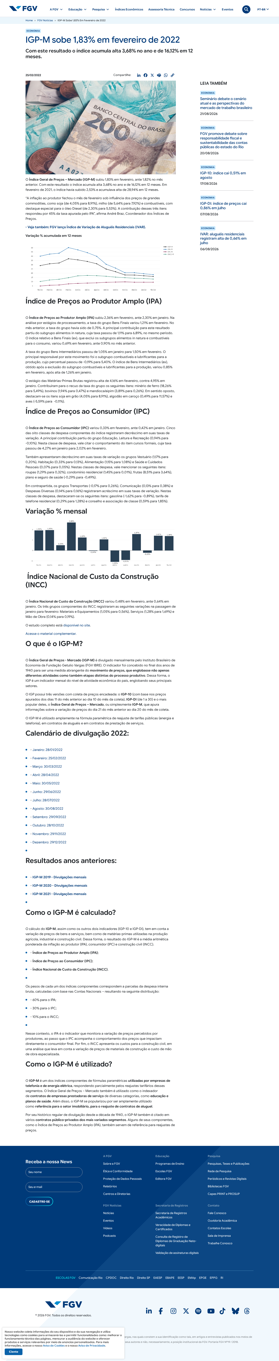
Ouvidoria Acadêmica (222, 1220)
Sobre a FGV (111, 1163)
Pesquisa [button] (98, 9)
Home (29, 20)
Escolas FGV (163, 1171)
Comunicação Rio (91, 1278)
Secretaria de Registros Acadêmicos (171, 1215)
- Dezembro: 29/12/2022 (48, 842)
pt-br (261, 9)
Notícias (108, 1213)
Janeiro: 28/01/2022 (47, 750)
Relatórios (110, 1186)
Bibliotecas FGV (218, 1186)
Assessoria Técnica (161, 9)
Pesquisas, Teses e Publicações (228, 1163)
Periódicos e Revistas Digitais (227, 1179)
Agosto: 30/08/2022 (47, 809)
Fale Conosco (217, 1213)
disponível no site (76, 625)
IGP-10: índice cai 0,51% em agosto (223, 175)
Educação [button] (75, 9)
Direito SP (143, 1278)
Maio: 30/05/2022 (46, 783)
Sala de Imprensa (219, 1236)
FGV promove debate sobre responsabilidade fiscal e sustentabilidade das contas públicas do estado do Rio (224, 140)
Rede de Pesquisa (219, 1171)
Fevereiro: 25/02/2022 (49, 758)
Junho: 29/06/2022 (46, 792)
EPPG (213, 1278)
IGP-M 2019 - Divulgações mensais (59, 877)
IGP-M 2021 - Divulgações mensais (59, 894)
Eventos (227, 9)
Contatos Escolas (219, 1228)
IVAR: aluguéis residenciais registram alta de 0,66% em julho (223, 238)
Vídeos (107, 1228)
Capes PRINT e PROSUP (224, 1194)
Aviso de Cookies (54, 1345)
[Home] (25, 8)
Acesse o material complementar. (51, 634)
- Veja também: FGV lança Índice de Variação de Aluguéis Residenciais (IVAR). (86, 227)
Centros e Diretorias (116, 1194)
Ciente (13, 1351)
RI (222, 1278)
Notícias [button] (206, 9)
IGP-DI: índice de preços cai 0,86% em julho (223, 205)
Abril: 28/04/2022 (45, 775)
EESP (181, 1278)
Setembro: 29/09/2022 (49, 817)
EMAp (192, 1278)
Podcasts (109, 1236)
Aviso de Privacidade (91, 1345)
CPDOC (111, 1278)
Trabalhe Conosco (220, 1243)
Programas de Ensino (169, 1163)
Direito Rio (127, 1278)
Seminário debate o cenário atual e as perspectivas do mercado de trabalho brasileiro (226, 103)
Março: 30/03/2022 (47, 767)
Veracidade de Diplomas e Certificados (172, 1227)
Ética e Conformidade (118, 1171)
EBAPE (169, 1278)
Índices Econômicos (129, 9)
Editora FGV (163, 1179)
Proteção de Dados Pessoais (122, 1179)
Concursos (187, 9)
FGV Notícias (45, 20)
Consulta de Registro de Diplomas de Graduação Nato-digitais (175, 1241)
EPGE (202, 1278)
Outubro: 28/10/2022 (48, 825)
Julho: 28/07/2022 (46, 800)
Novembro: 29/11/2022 (49, 834)
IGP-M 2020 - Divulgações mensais (59, 886)
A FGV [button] (54, 9)
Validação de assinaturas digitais (177, 1253)
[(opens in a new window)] (149, 1312)
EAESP (157, 1278)
